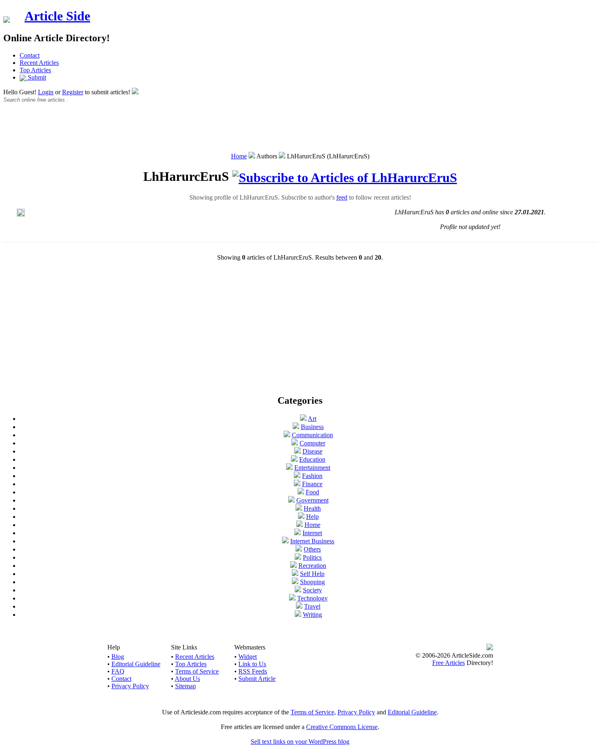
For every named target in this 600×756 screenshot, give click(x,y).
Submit (36, 77)
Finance (312, 483)
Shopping (312, 581)
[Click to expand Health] (299, 508)
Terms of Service (197, 671)
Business (312, 426)
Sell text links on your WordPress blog (300, 741)
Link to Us (252, 663)
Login (45, 92)
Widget (247, 656)
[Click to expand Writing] (298, 614)
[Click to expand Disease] (297, 451)
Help (312, 516)
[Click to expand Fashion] (297, 475)
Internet (312, 532)
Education (312, 459)
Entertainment (312, 467)
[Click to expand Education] (294, 459)
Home (239, 156)
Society (312, 590)
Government (312, 500)
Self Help (312, 573)
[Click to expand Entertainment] (289, 467)
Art (312, 418)
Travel (312, 606)
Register (72, 92)
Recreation (312, 565)
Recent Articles (39, 62)
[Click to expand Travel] (299, 606)
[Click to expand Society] (298, 590)
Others (312, 549)
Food (312, 492)
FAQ (117, 671)
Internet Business (312, 541)
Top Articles (35, 70)
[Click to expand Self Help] (295, 573)
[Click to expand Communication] (287, 434)
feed (341, 197)
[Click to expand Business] (296, 426)
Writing (312, 614)
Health (312, 508)
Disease (312, 451)
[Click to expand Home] (299, 524)
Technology (312, 598)
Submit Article (257, 678)
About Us (187, 678)
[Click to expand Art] (303, 418)
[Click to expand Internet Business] (285, 541)
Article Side (57, 16)
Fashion (312, 475)
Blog (117, 656)
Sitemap (185, 686)
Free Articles (448, 662)
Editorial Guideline (135, 663)
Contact (30, 55)
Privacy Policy (130, 686)
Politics (312, 557)
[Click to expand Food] (301, 492)
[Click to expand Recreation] (293, 565)
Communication (312, 434)
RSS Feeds (252, 671)
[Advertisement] (300, 131)
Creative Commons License (342, 726)
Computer (312, 443)
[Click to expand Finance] (297, 483)
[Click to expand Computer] (294, 443)
